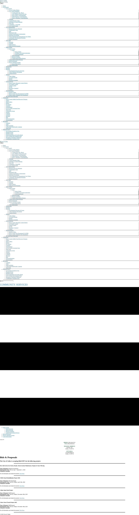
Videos (7, 100)
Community (5, 98)
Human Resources (13, 39)
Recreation (5, 121)
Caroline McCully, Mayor (18, 12)
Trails (7, 124)
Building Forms (9, 133)
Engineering (9, 66)
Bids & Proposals (13, 61)
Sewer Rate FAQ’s (16, 63)
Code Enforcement (13, 65)
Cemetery (8, 115)
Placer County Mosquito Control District (18, 83)
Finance (8, 74)
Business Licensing (13, 80)
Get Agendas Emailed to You (12, 131)
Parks (13, 50)
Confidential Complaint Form (12, 139)
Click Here (21, 473)
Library (10, 89)
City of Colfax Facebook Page (13, 108)
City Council (9, 8)
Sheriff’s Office (12, 92)
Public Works (9, 47)
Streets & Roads (15, 55)
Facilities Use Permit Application (22, 53)
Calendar (8, 113)
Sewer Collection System (14, 62)
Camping (8, 123)
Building (8, 68)
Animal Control (12, 85)
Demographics (9, 120)
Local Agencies (9, 81)
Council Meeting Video (14, 20)
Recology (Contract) (13, 88)
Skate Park (8, 109)
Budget (10, 78)
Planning (8, 69)
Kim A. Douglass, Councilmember (20, 18)
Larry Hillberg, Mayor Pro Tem (19, 14)
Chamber (8, 105)
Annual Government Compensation (17, 34)
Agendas (11, 19)
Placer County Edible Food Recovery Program (16, 99)
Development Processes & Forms (16, 70)
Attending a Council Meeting (15, 22)
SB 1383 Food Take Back (12, 96)
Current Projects (12, 73)
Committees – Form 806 (14, 24)
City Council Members (14, 11)
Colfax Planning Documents (15, 72)
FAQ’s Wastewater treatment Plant (14, 136)
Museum (8, 116)
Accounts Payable (13, 77)
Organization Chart (13, 30)
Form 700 (11, 23)
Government (6, 7)
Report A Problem (16, 57)
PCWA (10, 87)
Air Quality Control (13, 84)
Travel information (10, 118)
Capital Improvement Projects (19, 58)
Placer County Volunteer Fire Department (18, 95)
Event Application (19, 54)
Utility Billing (12, 76)
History (7, 103)
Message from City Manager (15, 28)
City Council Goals (13, 26)
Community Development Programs (17, 38)
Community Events (10, 111)
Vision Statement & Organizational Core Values (20, 36)
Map (7, 117)
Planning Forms (9, 132)
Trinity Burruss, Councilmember (19, 16)
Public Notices (12, 44)
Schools (8, 112)
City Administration (10, 27)
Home (4, 5)
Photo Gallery (9, 102)
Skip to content (3, 0)
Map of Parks (18, 51)
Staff (10, 31)
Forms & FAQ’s (6, 129)
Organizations (9, 107)
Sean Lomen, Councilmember (19, 15)
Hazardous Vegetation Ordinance (13, 137)
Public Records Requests (14, 46)
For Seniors (8, 104)
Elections (11, 42)
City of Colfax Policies (14, 10)
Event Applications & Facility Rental (14, 135)
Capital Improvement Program (16, 59)
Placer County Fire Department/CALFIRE (18, 93)
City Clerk (8, 40)
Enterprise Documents (14, 35)
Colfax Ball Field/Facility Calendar (14, 127)
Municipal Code (12, 32)
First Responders (10, 91)
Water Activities (9, 125)
